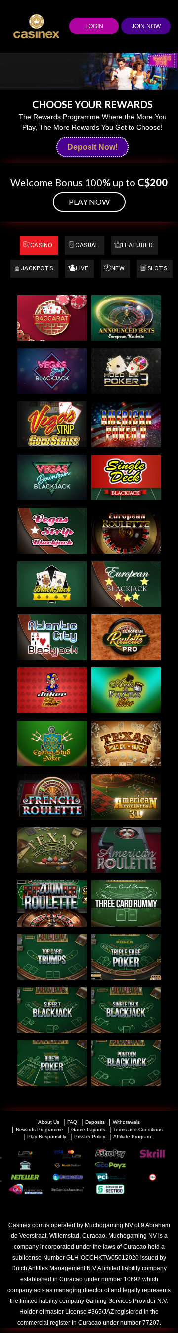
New (118, 268)
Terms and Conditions (138, 1129)
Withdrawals (126, 1122)
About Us (48, 1122)
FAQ (72, 1122)
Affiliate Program (132, 1136)
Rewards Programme (39, 1129)
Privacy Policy (89, 1136)
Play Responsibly (46, 1136)
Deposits (95, 1122)
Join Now (146, 26)
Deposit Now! (92, 147)
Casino (41, 245)
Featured (137, 245)
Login (94, 26)
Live (82, 268)
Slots (157, 268)
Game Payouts (88, 1129)
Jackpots (37, 268)
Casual (86, 245)
